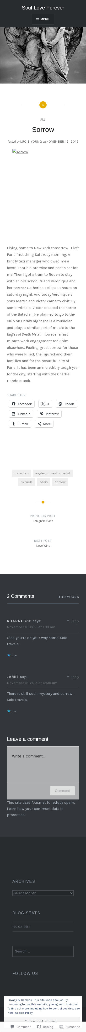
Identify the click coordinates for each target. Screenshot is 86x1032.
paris (44, 482)
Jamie (13, 676)
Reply (74, 621)
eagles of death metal (52, 473)
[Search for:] (43, 951)
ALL (43, 119)
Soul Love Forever (43, 8)
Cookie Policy (24, 1012)
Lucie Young (31, 141)
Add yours (69, 597)
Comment (62, 791)
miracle (27, 482)
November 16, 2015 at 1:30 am (31, 627)
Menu (45, 19)
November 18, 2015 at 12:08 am (32, 683)
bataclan (21, 473)
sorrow (59, 482)
